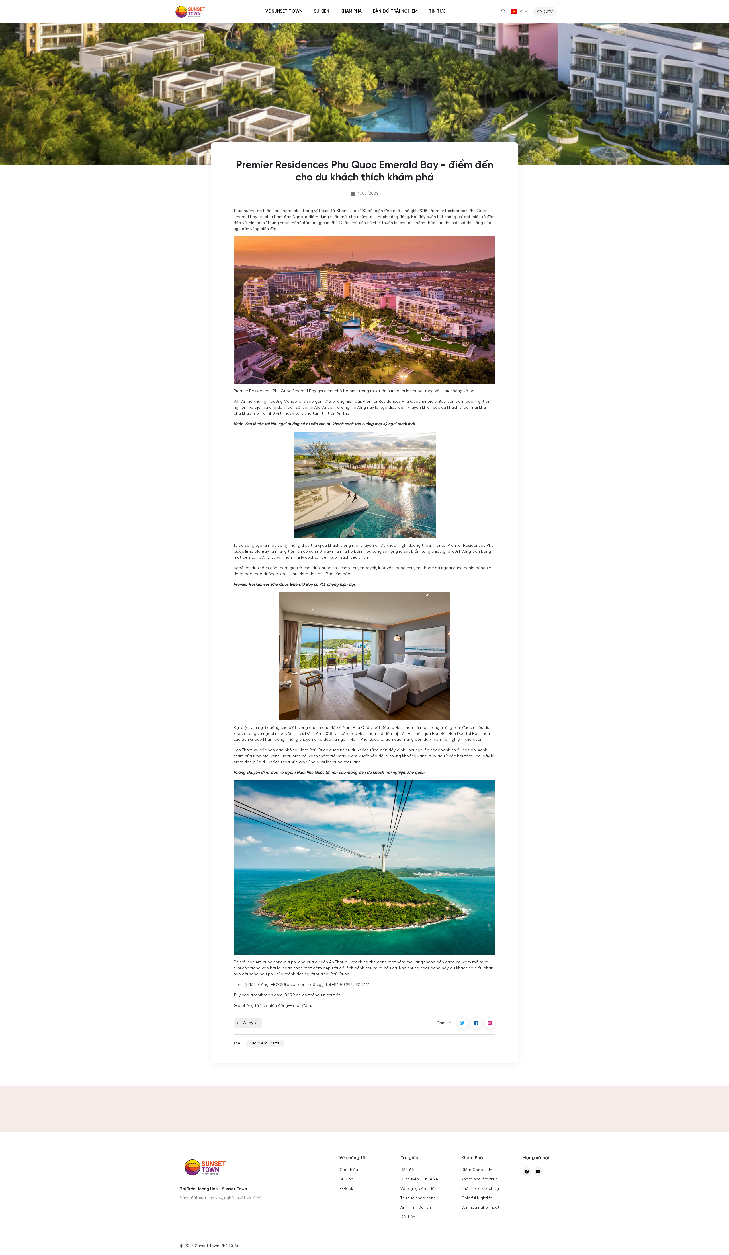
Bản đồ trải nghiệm (395, 11)
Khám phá (351, 11)
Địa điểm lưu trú (265, 1043)
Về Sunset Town (283, 11)
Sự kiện (321, 11)
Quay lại (251, 1023)
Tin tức (437, 11)
